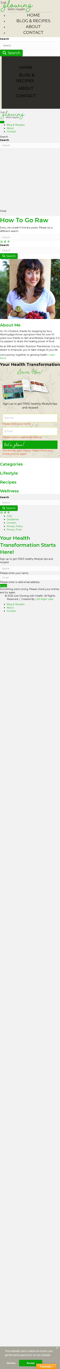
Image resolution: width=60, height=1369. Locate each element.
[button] (30, 445)
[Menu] (2, 122)
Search (4, 38)
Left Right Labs (44, 599)
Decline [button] (11, 1363)
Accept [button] (31, 1363)
